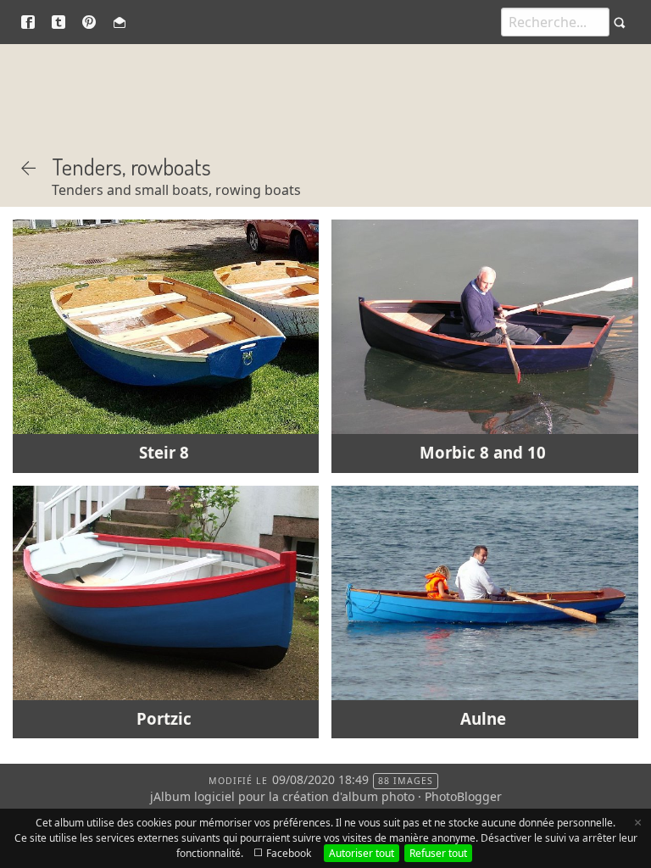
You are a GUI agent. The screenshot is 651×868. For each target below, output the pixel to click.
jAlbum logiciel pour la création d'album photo (282, 796)
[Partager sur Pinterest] (89, 22)
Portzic (164, 718)
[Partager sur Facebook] (28, 22)
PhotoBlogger (463, 796)
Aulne (483, 718)
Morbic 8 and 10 (483, 452)
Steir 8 (164, 452)
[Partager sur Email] (119, 22)
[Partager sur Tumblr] (58, 22)
